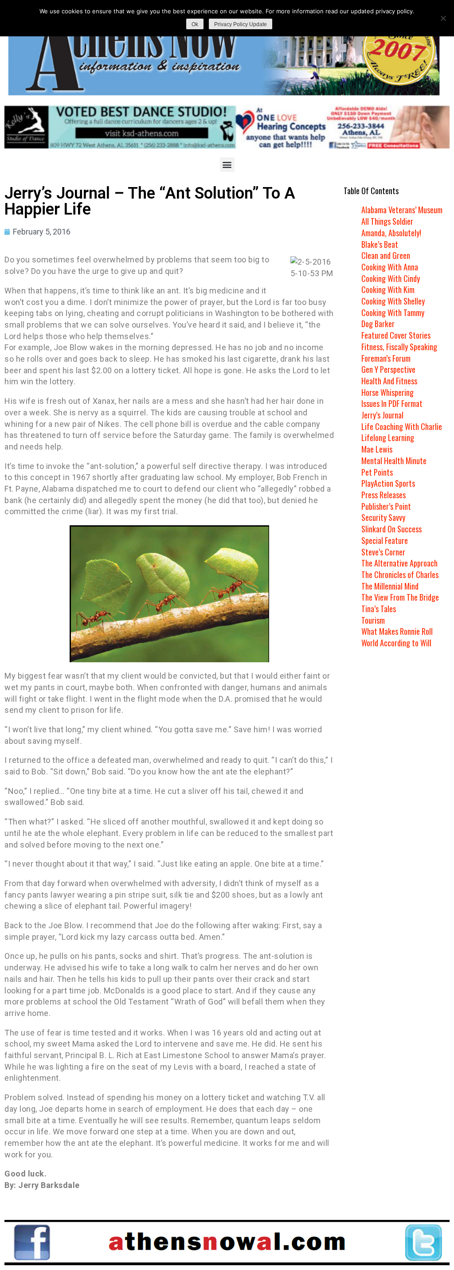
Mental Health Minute (394, 460)
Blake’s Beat (379, 244)
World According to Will (396, 643)
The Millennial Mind (390, 586)
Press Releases (383, 494)
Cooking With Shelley (393, 301)
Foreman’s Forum (386, 358)
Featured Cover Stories (396, 335)
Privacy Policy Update (240, 24)
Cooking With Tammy (392, 312)
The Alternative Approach (399, 563)
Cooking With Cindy (390, 278)
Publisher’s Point (386, 506)
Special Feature (384, 540)
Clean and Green (385, 255)
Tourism (373, 620)
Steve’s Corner (383, 552)
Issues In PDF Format (392, 403)
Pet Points (377, 472)
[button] (227, 164)
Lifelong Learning (387, 437)
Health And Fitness (389, 381)
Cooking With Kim (388, 289)
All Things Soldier (387, 221)
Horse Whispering (387, 392)
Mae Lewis (376, 449)
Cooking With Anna (389, 267)
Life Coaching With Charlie (401, 426)
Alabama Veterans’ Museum (401, 209)
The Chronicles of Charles (399, 574)
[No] (442, 18)
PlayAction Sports (388, 483)
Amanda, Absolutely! (391, 232)
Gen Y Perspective (388, 369)
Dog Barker (378, 323)
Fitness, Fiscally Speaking (399, 346)
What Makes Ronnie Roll (397, 631)
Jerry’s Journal (382, 415)
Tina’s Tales (378, 608)
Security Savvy (383, 517)
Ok (195, 24)
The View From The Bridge (400, 597)
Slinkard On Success (391, 529)
